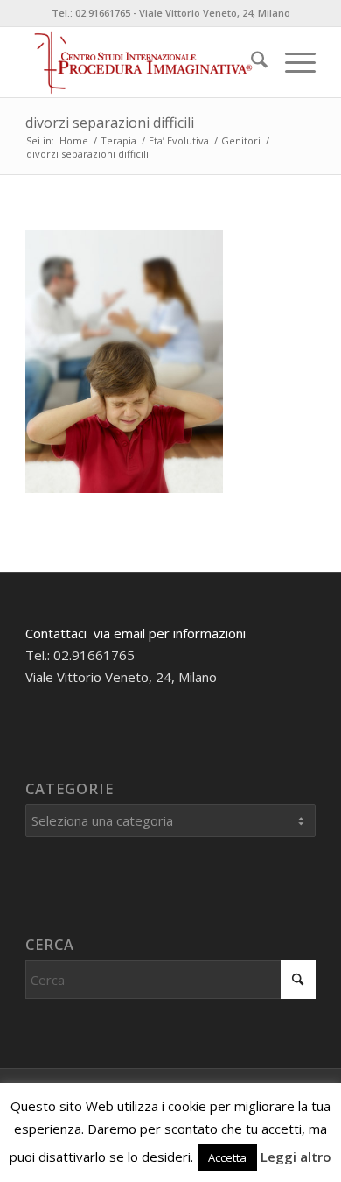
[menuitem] (250, 62)
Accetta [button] (227, 1157)
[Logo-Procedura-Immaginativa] (141, 62)
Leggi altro (296, 1156)
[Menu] (292, 62)
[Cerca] (250, 62)
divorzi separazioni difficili (109, 122)
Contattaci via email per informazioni (135, 633)
